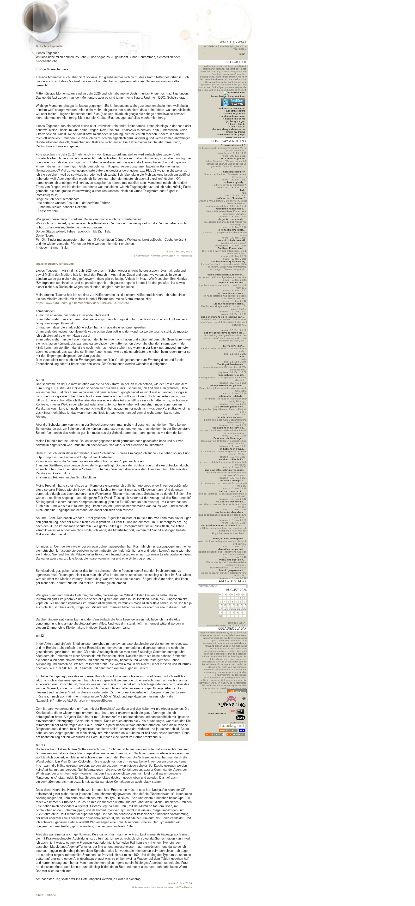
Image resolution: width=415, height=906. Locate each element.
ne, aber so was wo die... (230, 501)
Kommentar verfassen (163, 255)
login (242, 54)
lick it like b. (238, 126)
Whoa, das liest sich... (232, 559)
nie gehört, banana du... (231, 219)
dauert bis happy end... (231, 549)
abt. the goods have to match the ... (224, 332)
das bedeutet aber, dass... (230, 512)
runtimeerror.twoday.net (231, 108)
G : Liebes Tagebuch (49, 46)
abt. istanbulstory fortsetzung (55, 263)
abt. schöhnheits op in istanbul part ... (223, 317)
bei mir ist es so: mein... (231, 417)
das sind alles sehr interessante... (225, 470)
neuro (170, 251)
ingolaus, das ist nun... (232, 282)
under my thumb (235, 132)
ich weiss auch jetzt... (232, 480)
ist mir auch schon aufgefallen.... (226, 274)
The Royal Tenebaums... (231, 364)
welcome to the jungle (232, 134)
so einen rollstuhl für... (232, 459)
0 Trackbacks (184, 255)
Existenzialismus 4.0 (233, 145)
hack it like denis (235, 118)
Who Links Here (217, 713)
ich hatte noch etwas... (232, 448)
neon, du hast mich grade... (229, 538)
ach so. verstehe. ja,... (232, 491)
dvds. (242, 356)
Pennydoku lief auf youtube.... (227, 385)
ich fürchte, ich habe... (232, 396)
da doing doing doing (233, 116)
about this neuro (235, 110)
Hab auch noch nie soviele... (228, 427)
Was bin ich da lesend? (231, 240)
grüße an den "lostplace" (230, 198)
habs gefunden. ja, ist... (231, 375)
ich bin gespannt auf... (232, 570)
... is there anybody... (233, 182)
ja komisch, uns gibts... (231, 229)
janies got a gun (235, 121)
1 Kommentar (141, 255)
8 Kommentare (140, 887)
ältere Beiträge (46, 895)
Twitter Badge (218, 96)
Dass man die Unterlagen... (229, 438)
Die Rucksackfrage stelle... (229, 303)
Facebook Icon (236, 96)
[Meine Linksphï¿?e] (236, 739)
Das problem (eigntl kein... (229, 406)
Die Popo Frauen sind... (231, 248)
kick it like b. (237, 124)
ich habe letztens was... (231, 293)
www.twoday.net (235, 137)
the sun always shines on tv (228, 129)
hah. (242, 190)
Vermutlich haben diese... (230, 208)
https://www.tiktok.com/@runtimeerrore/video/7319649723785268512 (83, 303)
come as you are (235, 113)
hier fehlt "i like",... (234, 346)
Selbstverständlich (234, 171)
